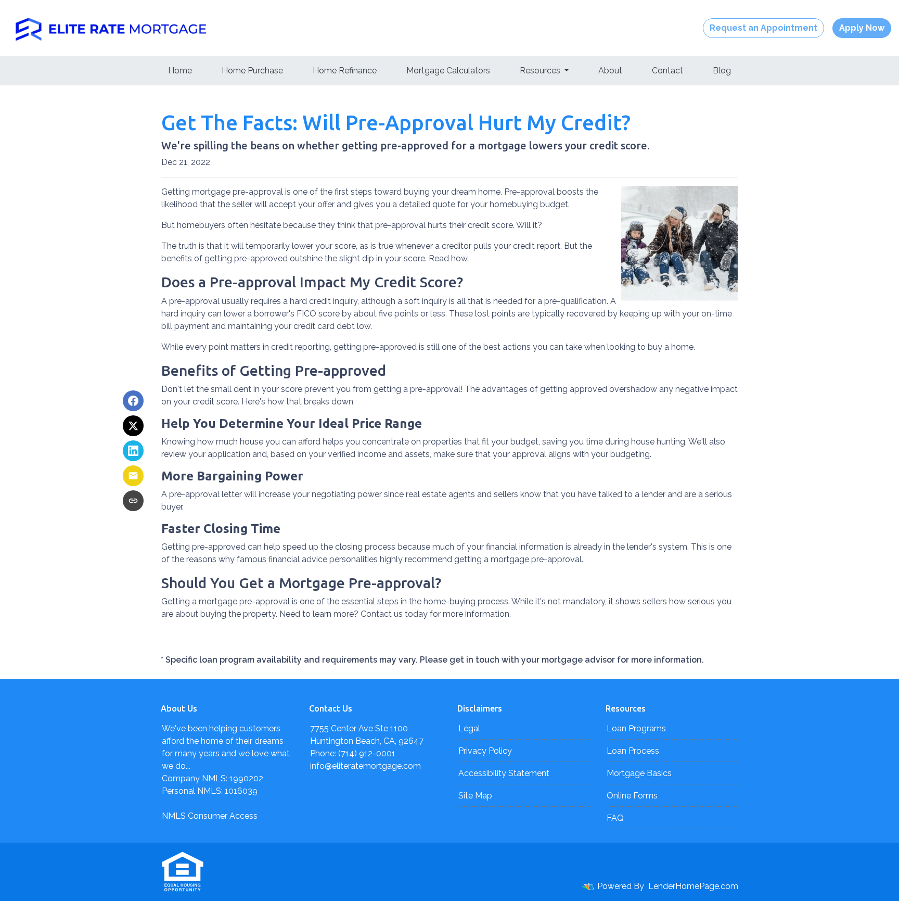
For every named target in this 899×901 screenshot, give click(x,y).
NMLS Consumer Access (210, 816)
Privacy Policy (485, 751)
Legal (469, 728)
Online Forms (632, 796)
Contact (667, 70)
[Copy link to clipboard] (133, 500)
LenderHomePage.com (693, 886)
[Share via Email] (133, 475)
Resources (541, 70)
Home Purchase (252, 70)
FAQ (615, 818)
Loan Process (633, 751)
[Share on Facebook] (133, 400)
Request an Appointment (763, 28)
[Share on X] (133, 425)
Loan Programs (636, 728)
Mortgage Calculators (448, 70)
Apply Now (861, 28)
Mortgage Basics (639, 773)
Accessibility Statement (503, 773)
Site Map (475, 796)
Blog (722, 70)
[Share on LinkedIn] (133, 450)
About (610, 70)
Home (180, 70)
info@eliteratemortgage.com (365, 766)
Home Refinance (345, 70)
